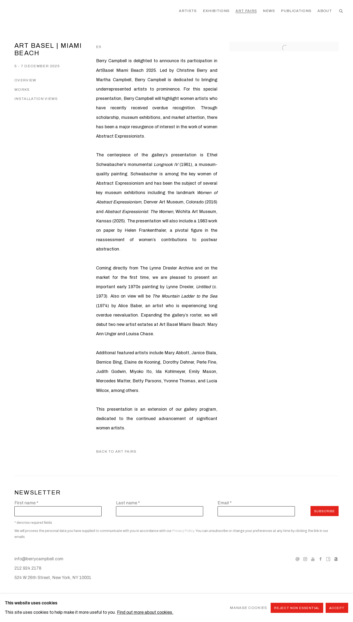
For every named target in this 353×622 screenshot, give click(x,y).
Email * (224, 502)
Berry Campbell (48, 11)
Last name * (128, 502)
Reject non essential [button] (296, 608)
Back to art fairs (116, 451)
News (269, 11)
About (324, 11)
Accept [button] (337, 608)
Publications (296, 11)
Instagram (305, 559)
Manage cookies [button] (248, 608)
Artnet (336, 559)
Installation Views (36, 99)
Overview (25, 80)
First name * (26, 502)
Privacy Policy (183, 531)
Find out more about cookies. (145, 612)
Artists (188, 11)
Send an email (297, 559)
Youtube (313, 559)
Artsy (328, 559)
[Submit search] (341, 11)
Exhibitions (216, 11)
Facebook (321, 559)
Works (22, 89)
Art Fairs (246, 11)
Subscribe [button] (324, 511)
